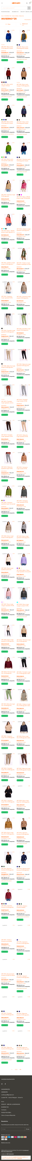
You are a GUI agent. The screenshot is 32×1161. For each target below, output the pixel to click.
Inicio (2, 15)
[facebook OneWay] (5, 1084)
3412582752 (4, 1092)
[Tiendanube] (7, 1154)
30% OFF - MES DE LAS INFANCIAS (10, 1104)
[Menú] (2, 3)
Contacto (3, 1110)
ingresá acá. (26, 1150)
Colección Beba (15, 15)
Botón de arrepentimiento (6, 1151)
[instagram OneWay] (1, 1084)
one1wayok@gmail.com (7, 1095)
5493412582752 (5, 1089)
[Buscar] (29, 8)
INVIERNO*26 (15, 11)
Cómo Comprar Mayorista (8, 1115)
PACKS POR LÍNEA (5, 11)
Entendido (19, 1158)
